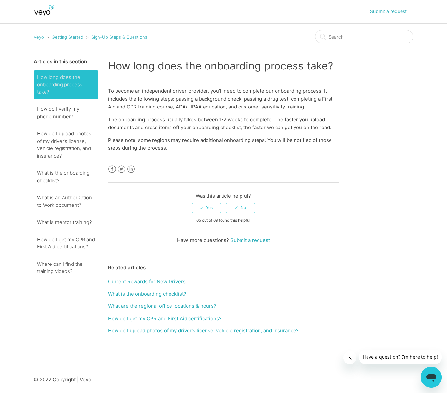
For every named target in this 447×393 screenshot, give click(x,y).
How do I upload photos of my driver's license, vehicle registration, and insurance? (64, 144)
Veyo (39, 37)
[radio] (206, 208)
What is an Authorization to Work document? (64, 201)
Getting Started (67, 37)
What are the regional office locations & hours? (162, 306)
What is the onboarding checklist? (63, 177)
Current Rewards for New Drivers (147, 281)
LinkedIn (131, 169)
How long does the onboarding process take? (59, 84)
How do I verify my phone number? (58, 113)
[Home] (44, 15)
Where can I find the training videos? (60, 268)
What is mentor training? (64, 222)
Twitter (121, 169)
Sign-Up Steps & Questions (119, 37)
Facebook (112, 169)
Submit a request (388, 11)
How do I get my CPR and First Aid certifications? (66, 243)
